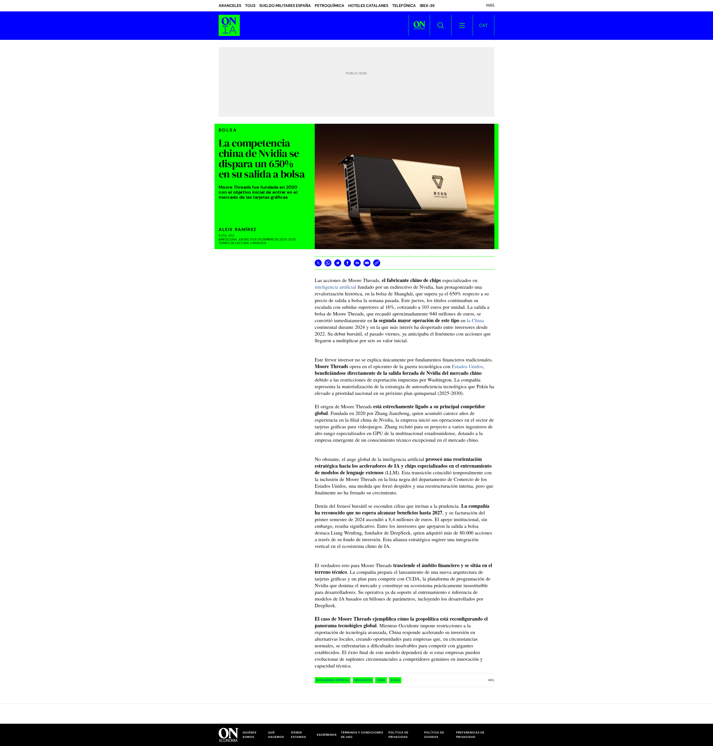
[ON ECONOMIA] (419, 25)
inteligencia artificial (335, 286)
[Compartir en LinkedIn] (357, 262)
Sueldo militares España (285, 5)
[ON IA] (229, 25)
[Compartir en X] (318, 262)
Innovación (363, 680)
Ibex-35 (427, 5)
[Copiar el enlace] (376, 262)
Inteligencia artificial (332, 680)
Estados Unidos (467, 366)
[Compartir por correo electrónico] (366, 262)
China (381, 680)
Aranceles (230, 5)
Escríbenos (327, 735)
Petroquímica (329, 5)
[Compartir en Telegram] (337, 262)
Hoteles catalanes (368, 5)
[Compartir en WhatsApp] (327, 262)
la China (475, 320)
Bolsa (395, 680)
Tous (250, 5)
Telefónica (404, 5)
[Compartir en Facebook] (347, 262)
